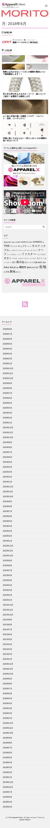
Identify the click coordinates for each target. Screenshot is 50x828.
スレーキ (29, 250)
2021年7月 (7, 629)
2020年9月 (7, 679)
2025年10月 (8, 378)
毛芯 (37, 267)
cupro (13, 242)
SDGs (30, 242)
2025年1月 (7, 423)
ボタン (8, 258)
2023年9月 (7, 501)
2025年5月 (7, 403)
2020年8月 (7, 684)
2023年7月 (7, 511)
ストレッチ (22, 250)
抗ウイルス (29, 262)
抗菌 (35, 262)
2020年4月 (7, 703)
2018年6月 (7, 797)
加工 (14, 262)
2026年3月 (7, 354)
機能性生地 (31, 267)
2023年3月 (7, 531)
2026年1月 (7, 364)
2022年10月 (8, 556)
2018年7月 (7, 792)
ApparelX (7, 242)
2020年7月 (7, 689)
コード (29, 246)
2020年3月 (7, 708)
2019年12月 (8, 723)
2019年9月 (7, 738)
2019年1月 (7, 777)
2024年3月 (7, 472)
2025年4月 (7, 408)
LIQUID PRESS (24, 820)
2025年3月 (7, 413)
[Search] (43, 227)
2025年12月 (8, 368)
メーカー (33, 258)
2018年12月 (8, 782)
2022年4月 (7, 585)
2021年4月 (7, 644)
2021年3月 (7, 649)
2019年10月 (8, 733)
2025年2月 (7, 418)
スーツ (35, 250)
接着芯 (40, 262)
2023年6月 (7, 516)
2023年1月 (7, 541)
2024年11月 (8, 432)
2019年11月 (8, 728)
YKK (7, 245)
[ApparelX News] (14, 4)
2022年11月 (8, 551)
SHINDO (37, 242)
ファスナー (28, 254)
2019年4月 (7, 762)
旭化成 (13, 267)
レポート (9, 262)
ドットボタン (12, 254)
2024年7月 (7, 452)
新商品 (6, 267)
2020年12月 (8, 664)
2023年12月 (8, 487)
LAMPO (18, 242)
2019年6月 (7, 753)
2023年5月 (7, 521)
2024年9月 (7, 442)
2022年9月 (7, 561)
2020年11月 (8, 669)
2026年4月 (7, 349)
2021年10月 (8, 615)
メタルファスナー (23, 258)
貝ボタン (18, 272)
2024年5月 (7, 462)
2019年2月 (7, 772)
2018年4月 (7, 802)
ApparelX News (17, 817)
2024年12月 (8, 428)
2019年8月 (7, 743)
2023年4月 (7, 526)
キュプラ (22, 246)
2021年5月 (7, 639)
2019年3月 (7, 767)
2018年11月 (8, 787)
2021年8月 (7, 625)
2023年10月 (8, 497)
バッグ (19, 254)
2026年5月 (7, 344)
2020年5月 (7, 698)
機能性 (22, 267)
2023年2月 (7, 536)
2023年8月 (7, 506)
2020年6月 (7, 694)
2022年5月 (7, 580)
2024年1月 (7, 482)
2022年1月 (7, 600)
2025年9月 (7, 383)
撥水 (44, 262)
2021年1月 (7, 659)
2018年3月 (7, 807)
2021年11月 (8, 610)
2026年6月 (7, 339)
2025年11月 (8, 373)
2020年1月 (7, 718)
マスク (14, 258)
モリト (40, 258)
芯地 (7, 272)
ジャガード (14, 250)
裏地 (12, 271)
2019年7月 (7, 748)
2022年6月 (7, 575)
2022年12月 (8, 546)
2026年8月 (7, 329)
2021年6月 (7, 634)
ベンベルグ (41, 254)
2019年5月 (7, 758)
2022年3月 (7, 590)
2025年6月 (7, 398)
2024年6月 (7, 457)
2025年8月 (7, 388)
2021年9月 (7, 620)
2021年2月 (7, 654)
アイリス (13, 246)
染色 (17, 267)
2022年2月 (7, 595)
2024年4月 (7, 467)
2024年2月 (7, 477)
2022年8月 (7, 565)
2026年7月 (7, 334)
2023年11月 (8, 492)
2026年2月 (7, 359)
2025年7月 (7, 393)
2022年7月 (7, 570)
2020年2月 (7, 713)
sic (43, 242)
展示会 (20, 262)
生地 (42, 267)
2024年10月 (8, 437)
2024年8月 (7, 447)
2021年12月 (8, 605)
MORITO (24, 242)
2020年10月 (8, 674)
